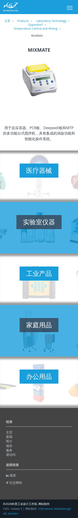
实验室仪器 (39, 221)
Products (23, 21)
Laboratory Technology (51, 21)
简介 (9, 441)
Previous (10, 84)
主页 (7, 21)
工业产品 (39, 273)
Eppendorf (35, 25)
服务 (9, 450)
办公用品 (39, 376)
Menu (69, 7)
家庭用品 (39, 324)
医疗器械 (39, 170)
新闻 (9, 437)
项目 (9, 446)
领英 (13, 475)
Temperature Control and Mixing (35, 28)
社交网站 (15, 482)
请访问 (11, 454)
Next (68, 84)
